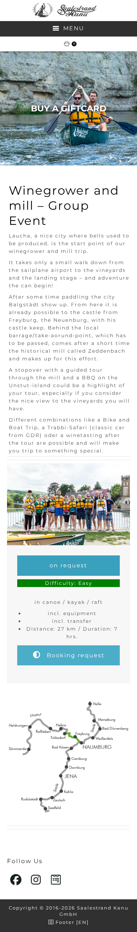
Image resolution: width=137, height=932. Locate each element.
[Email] (56, 879)
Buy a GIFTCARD (68, 108)
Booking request (75, 655)
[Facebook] (16, 879)
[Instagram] (36, 879)
